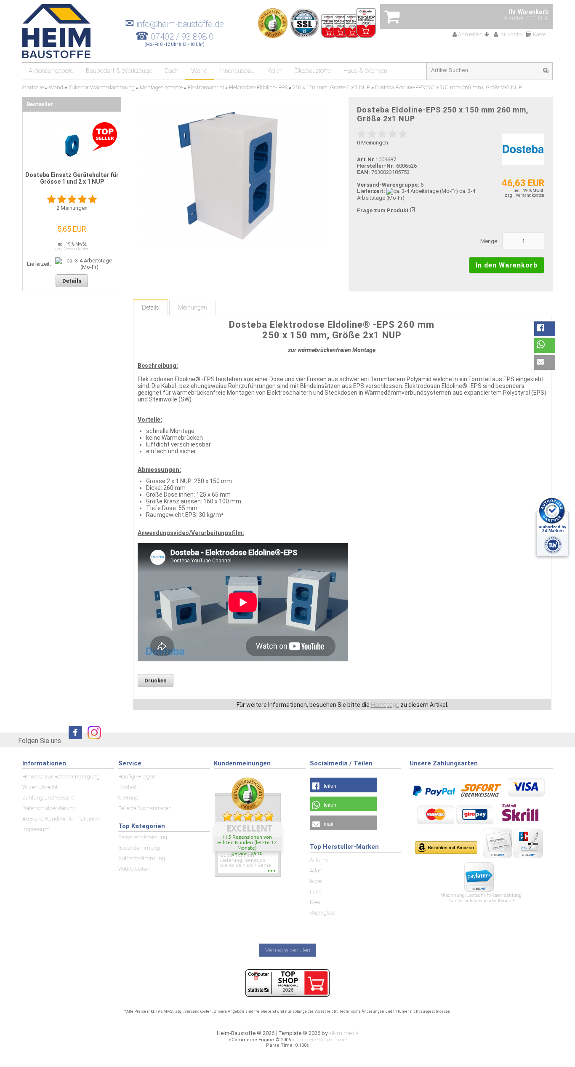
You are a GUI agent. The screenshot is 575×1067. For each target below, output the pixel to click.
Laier (316, 891)
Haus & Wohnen (365, 71)
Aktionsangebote (51, 71)
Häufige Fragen (136, 776)
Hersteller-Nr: (376, 166)
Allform (319, 860)
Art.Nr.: (367, 159)
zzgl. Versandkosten (524, 195)
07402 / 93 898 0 (182, 37)
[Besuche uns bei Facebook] (73, 740)
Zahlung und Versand (48, 797)
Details (150, 307)
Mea (315, 902)
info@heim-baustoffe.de (174, 24)
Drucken (155, 680)
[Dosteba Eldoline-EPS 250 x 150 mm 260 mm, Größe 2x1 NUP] (234, 176)
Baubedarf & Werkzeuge (119, 71)
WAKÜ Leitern (135, 869)
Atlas (315, 870)
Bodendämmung (139, 848)
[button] (544, 328)
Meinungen (192, 307)
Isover (316, 881)
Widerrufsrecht (40, 787)
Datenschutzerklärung (49, 808)
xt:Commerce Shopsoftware (319, 1040)
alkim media (344, 1033)
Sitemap (128, 797)
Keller (274, 71)
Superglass (322, 912)
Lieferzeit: (371, 191)
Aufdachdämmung (141, 858)
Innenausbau (237, 71)
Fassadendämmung (142, 837)
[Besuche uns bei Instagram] (92, 740)
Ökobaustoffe (312, 71)
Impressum (36, 829)
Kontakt (127, 787)
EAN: (364, 172)
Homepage (385, 704)
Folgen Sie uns (39, 741)
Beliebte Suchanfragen (145, 808)
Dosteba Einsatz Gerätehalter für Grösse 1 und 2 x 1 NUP (72, 178)
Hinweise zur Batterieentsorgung (61, 776)
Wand (199, 71)
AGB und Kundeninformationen (60, 819)
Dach (171, 71)
